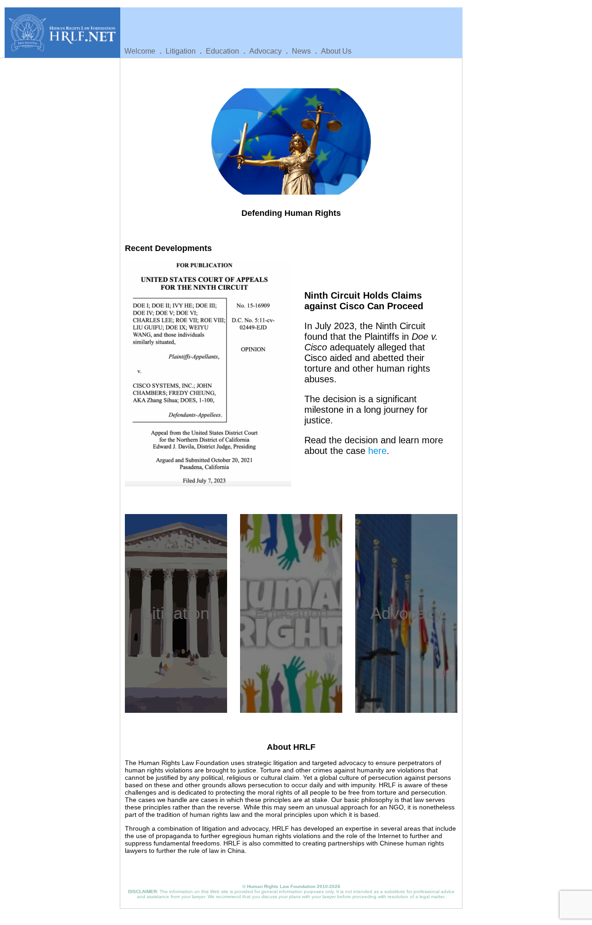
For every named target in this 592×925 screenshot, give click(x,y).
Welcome (139, 51)
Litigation (181, 51)
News (301, 51)
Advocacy (265, 51)
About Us (336, 51)
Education (222, 51)
